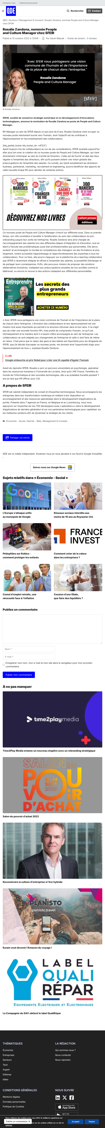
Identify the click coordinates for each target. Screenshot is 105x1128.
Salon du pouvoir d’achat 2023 (21, 816)
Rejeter (92, 1121)
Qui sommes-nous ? (65, 1050)
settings (8, 1125)
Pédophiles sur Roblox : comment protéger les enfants (21, 555)
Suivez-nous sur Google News (49, 467)
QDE (5, 20)
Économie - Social (15, 421)
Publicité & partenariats (28, 3)
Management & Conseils (31, 20)
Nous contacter (63, 1055)
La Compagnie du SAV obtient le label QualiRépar (32, 1013)
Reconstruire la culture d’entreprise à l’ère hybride (32, 881)
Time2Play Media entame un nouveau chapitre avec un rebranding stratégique (49, 750)
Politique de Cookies (13, 1106)
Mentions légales (11, 1096)
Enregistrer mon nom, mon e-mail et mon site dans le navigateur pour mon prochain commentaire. (49, 665)
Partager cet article (20, 437)
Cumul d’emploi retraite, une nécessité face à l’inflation (19, 596)
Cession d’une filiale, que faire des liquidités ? (68, 596)
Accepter (75, 1121)
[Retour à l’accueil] (11, 10)
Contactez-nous (9, 3)
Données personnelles (14, 1101)
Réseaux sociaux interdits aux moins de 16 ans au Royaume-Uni (73, 515)
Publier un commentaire (16, 1121)
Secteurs (13, 20)
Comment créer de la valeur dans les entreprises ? (70, 555)
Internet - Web (34, 421)
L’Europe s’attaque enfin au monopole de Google (17, 515)
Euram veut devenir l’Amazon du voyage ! (27, 947)
